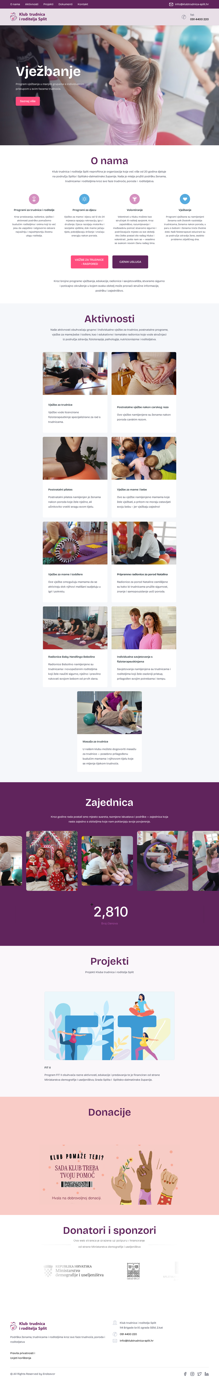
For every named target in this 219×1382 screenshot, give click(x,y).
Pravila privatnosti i (23, 1353)
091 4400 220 (199, 19)
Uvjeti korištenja (20, 1358)
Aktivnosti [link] (31, 4)
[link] (28, 101)
